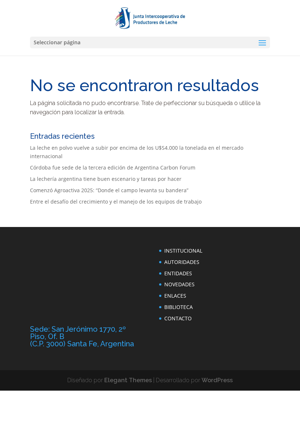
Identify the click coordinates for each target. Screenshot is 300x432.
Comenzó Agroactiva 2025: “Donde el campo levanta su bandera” (109, 190)
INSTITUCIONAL (183, 250)
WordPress (217, 380)
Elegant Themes (128, 380)
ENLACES (175, 295)
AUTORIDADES (181, 261)
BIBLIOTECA (178, 306)
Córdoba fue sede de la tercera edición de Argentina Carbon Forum (112, 167)
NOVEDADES (179, 284)
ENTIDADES (178, 273)
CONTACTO (178, 318)
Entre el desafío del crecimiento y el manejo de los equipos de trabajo (116, 201)
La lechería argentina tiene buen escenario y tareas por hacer (105, 178)
